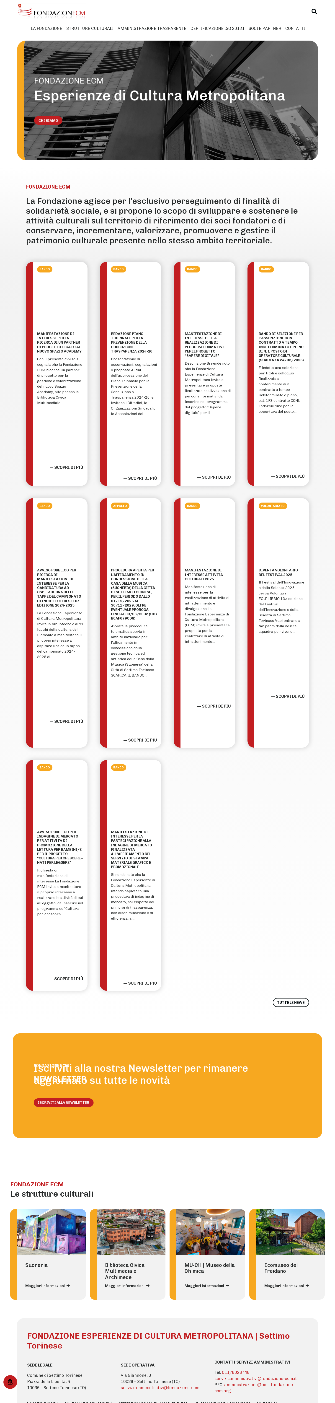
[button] (314, 11)
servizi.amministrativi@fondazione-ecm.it (162, 1387)
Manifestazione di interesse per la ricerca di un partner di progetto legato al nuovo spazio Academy (59, 342)
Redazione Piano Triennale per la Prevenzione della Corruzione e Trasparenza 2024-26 (131, 342)
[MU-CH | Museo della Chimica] (210, 1232)
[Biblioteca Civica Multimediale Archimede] (131, 1232)
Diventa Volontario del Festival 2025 (278, 572)
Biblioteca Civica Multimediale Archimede (124, 1271)
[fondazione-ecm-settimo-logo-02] (52, 11)
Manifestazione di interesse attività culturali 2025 (204, 574)
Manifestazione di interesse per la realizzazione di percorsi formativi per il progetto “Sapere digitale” (204, 345)
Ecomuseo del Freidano (281, 1268)
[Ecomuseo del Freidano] (290, 1232)
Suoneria (36, 1265)
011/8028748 (236, 1372)
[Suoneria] (51, 1232)
